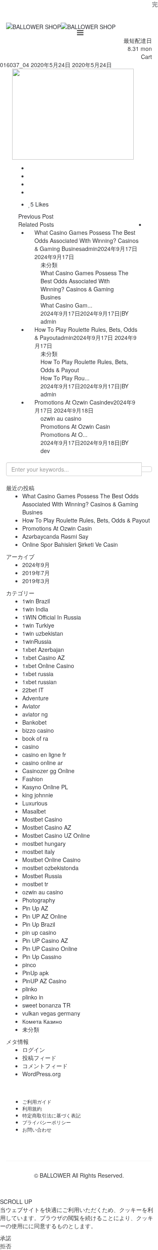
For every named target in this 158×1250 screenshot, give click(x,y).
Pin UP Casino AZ (45, 940)
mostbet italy (38, 851)
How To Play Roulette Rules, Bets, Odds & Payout (86, 520)
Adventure (35, 698)
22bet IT (33, 690)
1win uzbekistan (42, 633)
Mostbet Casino (42, 819)
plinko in (32, 997)
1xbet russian (39, 682)
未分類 (49, 265)
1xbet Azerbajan (43, 649)
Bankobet (34, 722)
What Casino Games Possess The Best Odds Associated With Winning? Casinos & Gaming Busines (84, 285)
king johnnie (37, 795)
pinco (29, 965)
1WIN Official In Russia (51, 617)
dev (108, 402)
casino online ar (42, 763)
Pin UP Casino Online (49, 948)
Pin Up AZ (35, 908)
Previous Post (35, 216)
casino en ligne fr (44, 754)
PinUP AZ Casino (44, 981)
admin (90, 249)
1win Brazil (36, 601)
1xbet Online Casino (48, 666)
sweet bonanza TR (46, 1005)
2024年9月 (36, 565)
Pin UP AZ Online (44, 916)
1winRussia (36, 641)
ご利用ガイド (36, 1101)
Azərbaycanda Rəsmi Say (55, 536)
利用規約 (32, 1108)
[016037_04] (30, 168)
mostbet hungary (44, 843)
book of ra (35, 738)
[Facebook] (64, 15)
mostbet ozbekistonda (50, 868)
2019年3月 (36, 581)
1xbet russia (37, 674)
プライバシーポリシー (46, 1122)
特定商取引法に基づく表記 (51, 1115)
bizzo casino (38, 730)
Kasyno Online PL (45, 787)
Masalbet (34, 811)
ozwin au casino (61, 418)
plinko (29, 989)
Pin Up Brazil (38, 924)
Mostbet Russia (42, 876)
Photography (38, 900)
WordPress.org (41, 1074)
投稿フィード (39, 1058)
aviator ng (35, 714)
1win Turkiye (38, 625)
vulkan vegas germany (51, 1013)
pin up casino (39, 932)
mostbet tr (35, 884)
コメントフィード (45, 1066)
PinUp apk (35, 973)
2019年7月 (36, 573)
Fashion (32, 779)
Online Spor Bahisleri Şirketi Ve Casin (70, 544)
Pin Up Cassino (42, 957)
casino (30, 746)
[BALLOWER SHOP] (33, 26)
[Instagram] (94, 15)
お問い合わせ (36, 1129)
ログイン (33, 1050)
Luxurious (34, 803)
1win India (35, 609)
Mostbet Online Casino (51, 860)
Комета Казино (42, 1021)
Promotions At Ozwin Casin (75, 426)
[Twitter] (79, 15)
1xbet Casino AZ (43, 657)
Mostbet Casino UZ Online (56, 835)
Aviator (31, 706)
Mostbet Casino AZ (46, 827)
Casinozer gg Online (48, 771)
